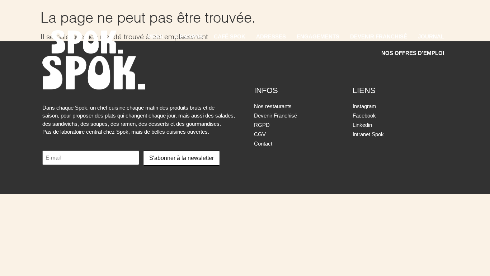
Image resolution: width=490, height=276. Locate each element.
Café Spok (229, 36)
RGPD (262, 125)
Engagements (318, 36)
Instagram (364, 106)
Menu (155, 36)
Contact (263, 144)
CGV (260, 134)
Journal (431, 36)
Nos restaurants (273, 106)
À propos (188, 36)
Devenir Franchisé (378, 36)
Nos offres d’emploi (412, 53)
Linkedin (362, 125)
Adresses (271, 36)
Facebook (364, 115)
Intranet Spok (368, 134)
